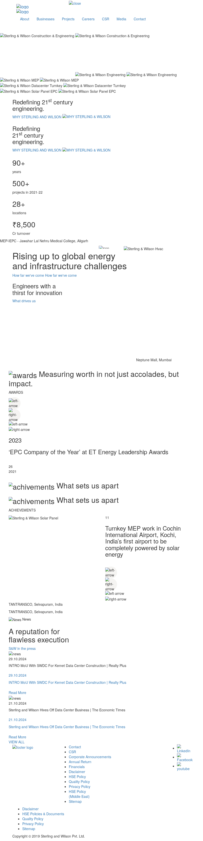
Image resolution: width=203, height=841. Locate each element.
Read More (17, 692)
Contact (75, 746)
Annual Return (80, 761)
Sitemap (75, 801)
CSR (72, 751)
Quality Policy (79, 781)
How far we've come (28, 275)
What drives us (24, 300)
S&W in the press (22, 648)
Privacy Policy (79, 786)
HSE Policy (77, 776)
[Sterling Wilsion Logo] (41, 6)
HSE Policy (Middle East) (79, 794)
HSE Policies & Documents (43, 813)
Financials (77, 766)
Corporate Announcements (90, 756)
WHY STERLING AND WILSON (37, 116)
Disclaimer (77, 771)
